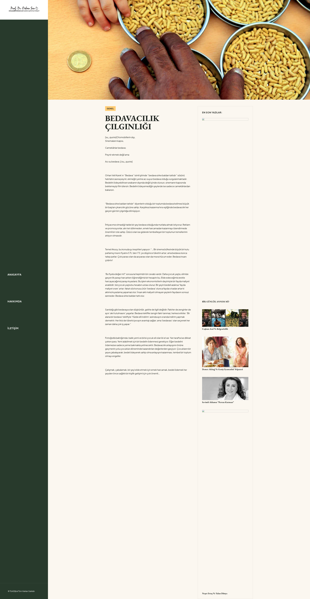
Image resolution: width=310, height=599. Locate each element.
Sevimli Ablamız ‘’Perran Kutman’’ (218, 402)
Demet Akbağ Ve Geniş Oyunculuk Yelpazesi (222, 369)
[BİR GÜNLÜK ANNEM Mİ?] (225, 119)
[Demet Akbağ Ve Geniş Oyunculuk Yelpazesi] (225, 338)
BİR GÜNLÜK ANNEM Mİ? (215, 301)
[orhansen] (24, 9)
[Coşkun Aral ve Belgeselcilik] (225, 311)
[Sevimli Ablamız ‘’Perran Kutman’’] (225, 378)
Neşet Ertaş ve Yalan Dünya (214, 593)
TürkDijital (14, 591)
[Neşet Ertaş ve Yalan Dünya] (225, 411)
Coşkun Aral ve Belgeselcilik (215, 328)
